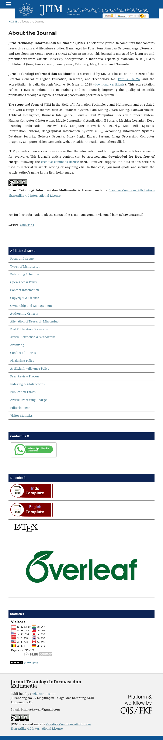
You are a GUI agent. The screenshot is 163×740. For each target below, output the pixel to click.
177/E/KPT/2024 (129, 79)
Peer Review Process (24, 376)
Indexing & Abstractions (27, 384)
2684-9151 (27, 225)
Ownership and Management (31, 306)
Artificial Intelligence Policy (29, 368)
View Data (31, 663)
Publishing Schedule (24, 274)
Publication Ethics (22, 392)
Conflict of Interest (23, 353)
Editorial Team (20, 408)
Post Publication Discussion (29, 329)
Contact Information (24, 290)
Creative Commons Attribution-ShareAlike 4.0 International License (51, 726)
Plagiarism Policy (22, 361)
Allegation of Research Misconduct (34, 321)
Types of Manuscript (24, 266)
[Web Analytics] (16, 663)
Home (13, 21)
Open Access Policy (23, 282)
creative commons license (60, 162)
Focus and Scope (22, 258)
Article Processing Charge (28, 400)
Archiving (17, 345)
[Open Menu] (8, 4)
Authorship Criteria (24, 313)
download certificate (109, 84)
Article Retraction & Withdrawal (33, 337)
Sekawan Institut (44, 694)
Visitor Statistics (21, 415)
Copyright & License (24, 298)
